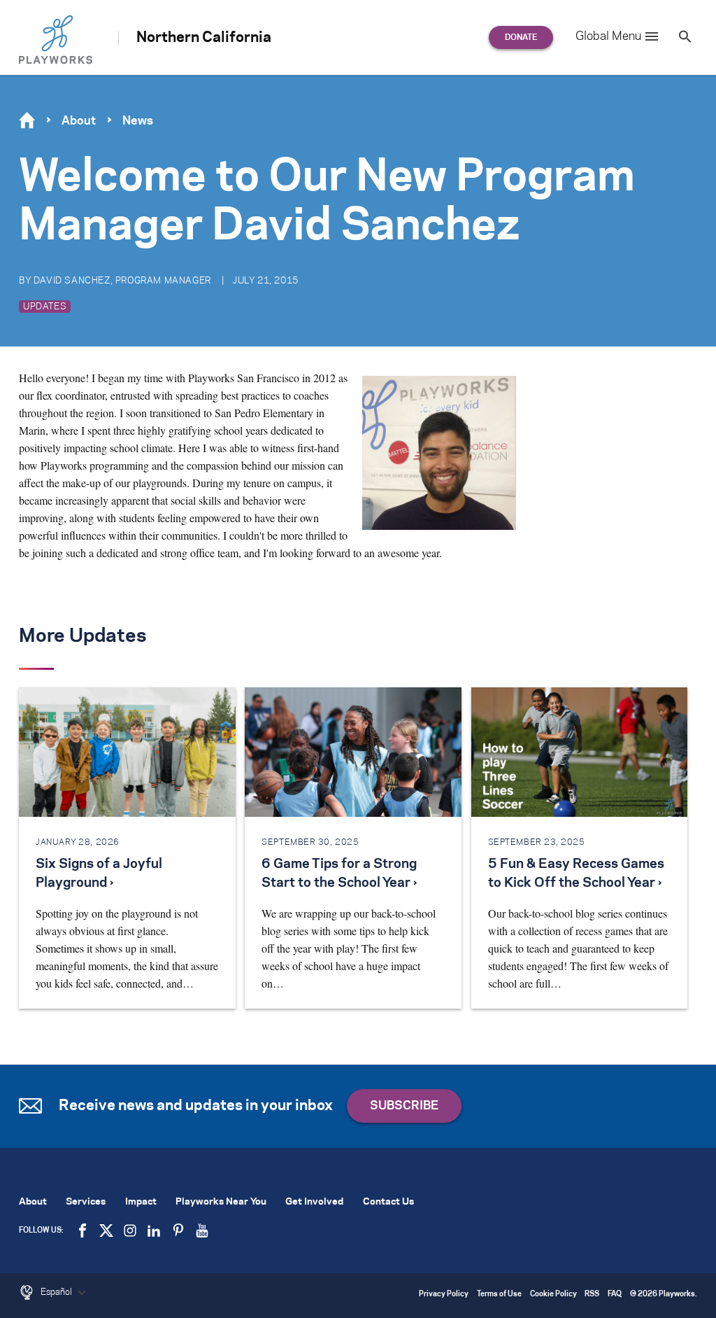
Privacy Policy (443, 1294)
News (137, 121)
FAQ (615, 1294)
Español (57, 1292)
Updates (44, 306)
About (79, 121)
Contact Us (388, 1202)
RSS (592, 1294)
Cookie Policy (553, 1294)
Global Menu (608, 36)
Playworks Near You (221, 1202)
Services (86, 1202)
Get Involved (314, 1202)
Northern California (203, 38)
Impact (141, 1202)
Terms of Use (499, 1294)
